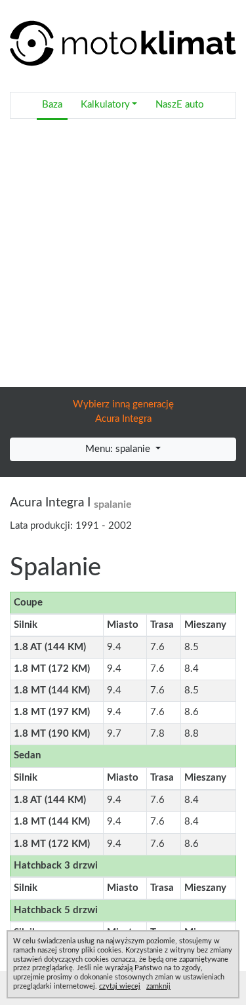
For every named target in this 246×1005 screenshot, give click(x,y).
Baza (52, 105)
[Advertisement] (123, 257)
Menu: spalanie (119, 449)
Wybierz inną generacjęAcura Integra (123, 412)
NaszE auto (179, 105)
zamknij (158, 986)
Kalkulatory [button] (105, 105)
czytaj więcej (119, 986)
